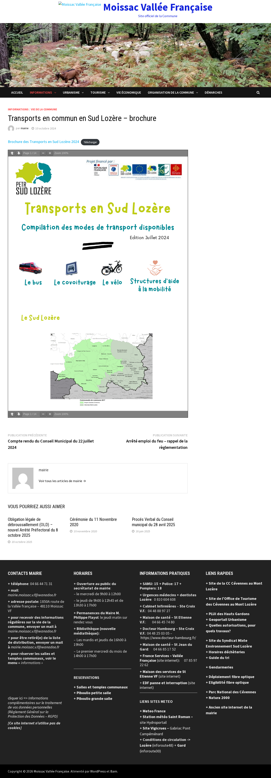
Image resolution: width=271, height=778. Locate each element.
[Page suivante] (19, 153)
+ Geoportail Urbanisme (226, 619)
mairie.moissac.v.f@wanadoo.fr (32, 594)
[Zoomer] (50, 153)
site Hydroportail (153, 722)
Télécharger (90, 142)
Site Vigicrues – (156, 728)
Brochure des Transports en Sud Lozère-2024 (43, 141)
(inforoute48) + (164, 745)
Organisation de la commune (171, 92)
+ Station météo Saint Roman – (166, 716)
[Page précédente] (12, 153)
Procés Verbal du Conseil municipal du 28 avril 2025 (153, 522)
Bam (113, 771)
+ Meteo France (153, 711)
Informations (41, 92)
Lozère (146, 745)
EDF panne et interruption (165, 682)
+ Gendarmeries (219, 667)
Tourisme (98, 92)
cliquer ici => (35, 707)
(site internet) (168, 660)
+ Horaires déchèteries (225, 651)
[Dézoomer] (43, 153)
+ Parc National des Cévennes (231, 691)
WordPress (98, 771)
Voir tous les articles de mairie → (62, 481)
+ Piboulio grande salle (93, 698)
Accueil (17, 92)
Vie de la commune (44, 109)
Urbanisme (71, 92)
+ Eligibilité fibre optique (227, 682)
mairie (25, 128)
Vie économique (128, 92)
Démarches (213, 92)
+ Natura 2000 (218, 697)
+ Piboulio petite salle (92, 692)
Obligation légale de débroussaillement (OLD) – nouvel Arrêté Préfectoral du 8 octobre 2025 (33, 527)
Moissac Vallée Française (158, 7)
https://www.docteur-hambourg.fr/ (168, 637)
